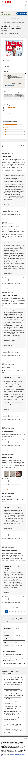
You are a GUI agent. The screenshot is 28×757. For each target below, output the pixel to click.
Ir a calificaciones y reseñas (9, 33)
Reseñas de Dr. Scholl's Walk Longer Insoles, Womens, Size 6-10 (14, 689)
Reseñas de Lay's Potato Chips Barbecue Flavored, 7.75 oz (12, 725)
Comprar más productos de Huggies (13, 663)
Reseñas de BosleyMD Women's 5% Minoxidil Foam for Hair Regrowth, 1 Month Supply (13, 713)
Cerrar (25, 738)
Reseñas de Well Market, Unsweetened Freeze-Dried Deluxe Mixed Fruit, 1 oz (14, 730)
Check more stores (9, 85)
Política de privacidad (14, 754)
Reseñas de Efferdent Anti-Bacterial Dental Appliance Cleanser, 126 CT (11, 719)
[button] (3, 612)
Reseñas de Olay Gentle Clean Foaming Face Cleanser (12, 707)
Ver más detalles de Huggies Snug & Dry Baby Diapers (13, 659)
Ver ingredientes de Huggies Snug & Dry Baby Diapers (13, 655)
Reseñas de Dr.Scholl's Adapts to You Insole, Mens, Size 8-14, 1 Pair (13, 678)
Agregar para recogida (19, 96)
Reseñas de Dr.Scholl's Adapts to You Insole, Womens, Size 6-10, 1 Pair (13, 684)
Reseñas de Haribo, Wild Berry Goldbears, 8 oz (12, 702)
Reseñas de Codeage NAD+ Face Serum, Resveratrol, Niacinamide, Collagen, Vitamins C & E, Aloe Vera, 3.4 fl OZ (13, 696)
